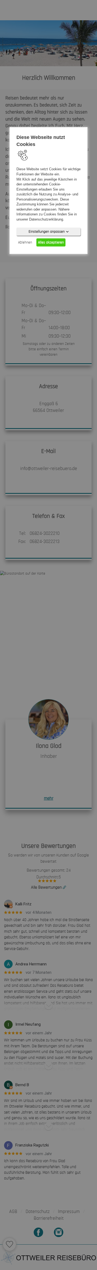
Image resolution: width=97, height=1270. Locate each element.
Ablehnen (25, 242)
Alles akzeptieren (51, 242)
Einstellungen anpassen (47, 231)
